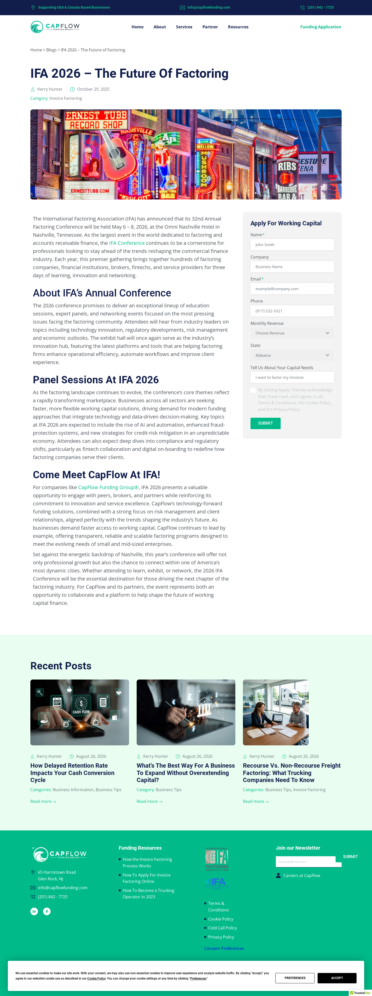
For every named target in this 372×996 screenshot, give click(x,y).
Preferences (295, 978)
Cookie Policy (220, 919)
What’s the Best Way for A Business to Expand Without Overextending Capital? (186, 773)
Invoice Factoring (66, 98)
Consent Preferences (224, 948)
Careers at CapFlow (301, 875)
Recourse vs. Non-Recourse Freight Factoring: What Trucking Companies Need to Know (292, 773)
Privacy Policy (221, 937)
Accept (337, 978)
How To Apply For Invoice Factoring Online (147, 878)
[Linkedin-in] (34, 911)
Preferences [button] (198, 978)
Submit (350, 856)
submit (265, 423)
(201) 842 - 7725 (320, 7)
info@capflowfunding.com (209, 7)
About (160, 27)
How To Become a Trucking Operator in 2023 (148, 894)
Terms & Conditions (218, 907)
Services (184, 27)
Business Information (73, 789)
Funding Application (320, 27)
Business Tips (108, 789)
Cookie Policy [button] (96, 978)
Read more (40, 801)
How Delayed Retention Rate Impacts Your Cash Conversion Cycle (72, 773)
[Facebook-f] (47, 911)
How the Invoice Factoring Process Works (147, 862)
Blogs (51, 50)
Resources (238, 27)
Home (137, 27)
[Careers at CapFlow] (278, 875)
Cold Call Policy (222, 928)
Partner (210, 27)
